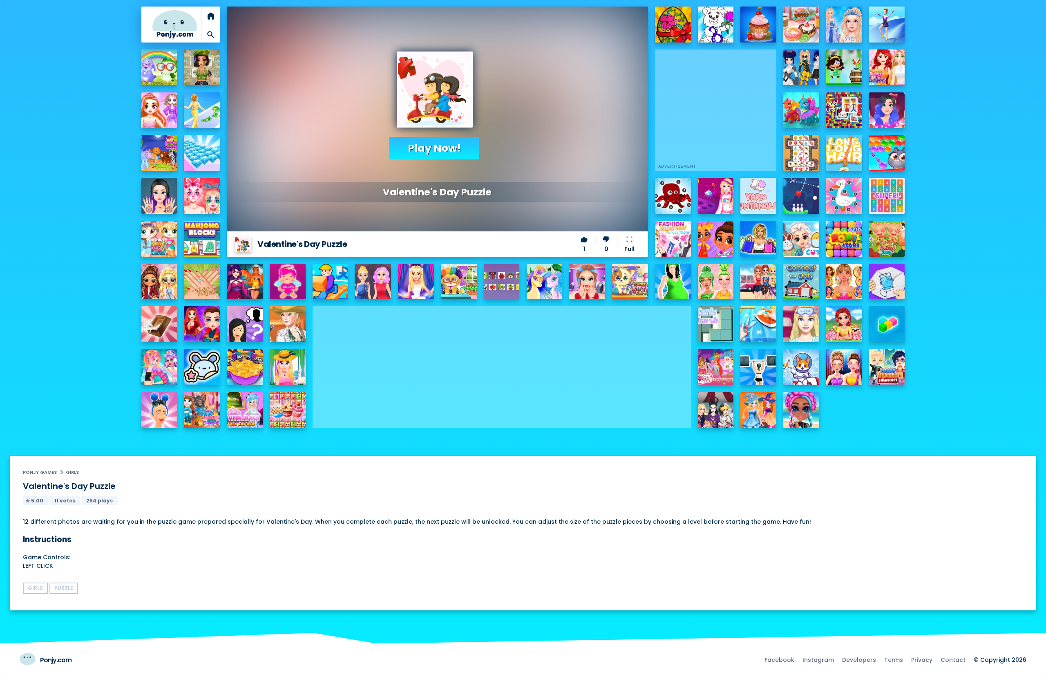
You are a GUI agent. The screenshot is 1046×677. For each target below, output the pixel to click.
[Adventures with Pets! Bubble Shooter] (887, 153)
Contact (953, 660)
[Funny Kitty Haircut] (159, 239)
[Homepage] (174, 24)
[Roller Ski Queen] (887, 25)
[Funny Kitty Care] (630, 282)
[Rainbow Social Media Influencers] (159, 110)
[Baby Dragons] (801, 110)
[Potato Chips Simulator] (245, 367)
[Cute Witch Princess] (758, 410)
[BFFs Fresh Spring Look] (159, 282)
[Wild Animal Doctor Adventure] (159, 153)
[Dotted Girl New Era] (801, 67)
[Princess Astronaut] (716, 196)
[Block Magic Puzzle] (887, 324)
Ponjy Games (40, 472)
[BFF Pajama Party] (716, 410)
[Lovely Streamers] (159, 367)
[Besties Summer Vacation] (758, 282)
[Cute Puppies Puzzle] (801, 367)
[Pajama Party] (801, 324)
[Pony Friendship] (545, 282)
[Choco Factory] (159, 324)
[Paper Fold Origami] (887, 282)
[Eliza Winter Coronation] (844, 25)
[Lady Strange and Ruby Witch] (202, 324)
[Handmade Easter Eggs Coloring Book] (673, 25)
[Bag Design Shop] (758, 239)
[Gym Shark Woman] (758, 367)
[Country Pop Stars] (288, 324)
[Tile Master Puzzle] (801, 153)
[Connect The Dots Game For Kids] (801, 282)
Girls (72, 472)
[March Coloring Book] (716, 25)
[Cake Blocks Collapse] (288, 410)
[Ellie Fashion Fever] (416, 282)
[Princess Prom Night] (373, 282)
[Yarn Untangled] (758, 196)
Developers (859, 660)
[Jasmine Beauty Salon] (159, 196)
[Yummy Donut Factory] (801, 25)
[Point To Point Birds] (844, 196)
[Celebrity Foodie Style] (716, 282)
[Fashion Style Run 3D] (202, 110)
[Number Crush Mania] (887, 196)
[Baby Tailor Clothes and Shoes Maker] (758, 324)
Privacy (921, 660)
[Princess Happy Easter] (801, 239)
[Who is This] (245, 324)
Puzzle (63, 588)
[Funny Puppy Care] (459, 282)
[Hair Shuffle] (159, 410)
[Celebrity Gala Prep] (844, 367)
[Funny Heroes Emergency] (887, 367)
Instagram (818, 660)
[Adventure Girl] (844, 67)
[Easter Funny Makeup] (202, 196)
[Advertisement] (502, 363)
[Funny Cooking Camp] (887, 239)
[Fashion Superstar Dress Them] (673, 239)
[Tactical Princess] (202, 67)
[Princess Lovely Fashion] (887, 67)
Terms (893, 660)
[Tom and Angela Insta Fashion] (202, 410)
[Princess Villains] (245, 282)
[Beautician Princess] (844, 282)
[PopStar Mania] (844, 239)
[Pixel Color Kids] (502, 282)
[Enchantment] (716, 239)
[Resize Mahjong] (202, 239)
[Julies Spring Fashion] (288, 367)
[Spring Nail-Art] (202, 282)
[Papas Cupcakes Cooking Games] (758, 25)
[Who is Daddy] (673, 282)
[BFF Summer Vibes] (801, 410)
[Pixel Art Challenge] (844, 110)
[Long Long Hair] (844, 153)
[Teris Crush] (716, 324)
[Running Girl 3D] (331, 282)
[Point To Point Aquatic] (673, 196)
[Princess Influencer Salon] (587, 282)
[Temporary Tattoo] (202, 367)
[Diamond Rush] (202, 153)
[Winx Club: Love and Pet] (716, 367)
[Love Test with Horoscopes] (288, 282)
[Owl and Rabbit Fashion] (159, 67)
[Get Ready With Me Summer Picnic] (844, 324)
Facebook (779, 660)
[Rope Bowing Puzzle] (801, 196)
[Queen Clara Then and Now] (245, 410)
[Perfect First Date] (887, 110)
